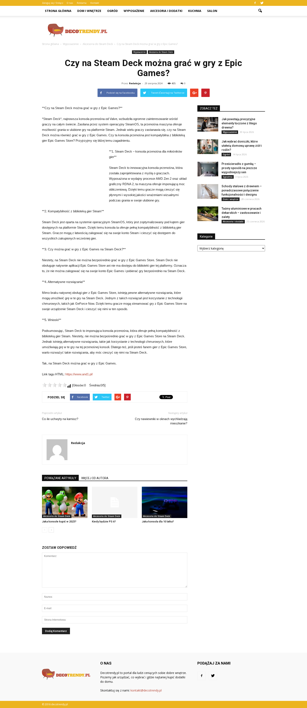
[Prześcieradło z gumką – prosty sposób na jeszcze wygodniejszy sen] (207, 169)
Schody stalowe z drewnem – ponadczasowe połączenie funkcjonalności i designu (242, 190)
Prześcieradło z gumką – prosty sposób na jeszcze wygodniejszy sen (239, 168)
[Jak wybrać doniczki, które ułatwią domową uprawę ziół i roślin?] (207, 146)
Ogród (112, 11)
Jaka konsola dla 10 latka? (158, 521)
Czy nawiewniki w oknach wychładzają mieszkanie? (161, 421)
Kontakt (94, 2)
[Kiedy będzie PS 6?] (114, 502)
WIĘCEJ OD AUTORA (94, 478)
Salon (212, 11)
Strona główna (58, 11)
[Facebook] (255, 2)
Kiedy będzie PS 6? (104, 521)
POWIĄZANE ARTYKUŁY (60, 478)
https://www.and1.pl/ (79, 374)
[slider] (54, 384)
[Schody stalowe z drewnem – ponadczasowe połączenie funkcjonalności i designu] (207, 191)
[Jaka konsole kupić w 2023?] (65, 502)
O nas (70, 2)
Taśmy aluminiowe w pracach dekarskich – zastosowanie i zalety (241, 213)
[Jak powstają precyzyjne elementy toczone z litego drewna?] (207, 124)
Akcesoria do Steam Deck (161, 52)
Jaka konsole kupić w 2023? (59, 521)
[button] (260, 11)
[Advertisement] (189, 30)
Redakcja (135, 83)
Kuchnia (194, 11)
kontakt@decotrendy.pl (146, 690)
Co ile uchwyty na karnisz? (60, 419)
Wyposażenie (134, 11)
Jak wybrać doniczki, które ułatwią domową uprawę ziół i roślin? (242, 146)
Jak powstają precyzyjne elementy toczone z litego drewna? (239, 123)
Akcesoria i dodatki (166, 11)
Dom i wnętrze (89, 11)
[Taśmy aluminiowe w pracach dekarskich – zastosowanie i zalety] (207, 213)
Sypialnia (227, 176)
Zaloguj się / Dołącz (52, 2)
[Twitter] (262, 2)
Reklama (81, 2)
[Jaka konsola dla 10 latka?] (164, 502)
